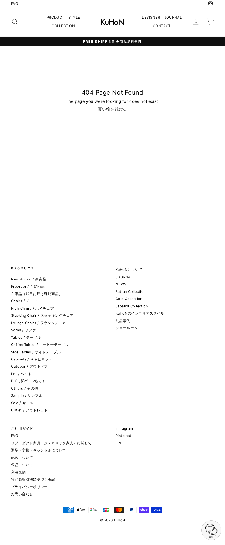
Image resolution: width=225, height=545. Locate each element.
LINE (120, 443)
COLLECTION (63, 26)
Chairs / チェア (24, 301)
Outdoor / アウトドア (29, 366)
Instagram (124, 428)
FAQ (14, 4)
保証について (22, 465)
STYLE (74, 17)
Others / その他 (24, 388)
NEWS (121, 284)
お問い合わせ (22, 494)
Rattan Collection (130, 292)
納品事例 (123, 321)
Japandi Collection (132, 306)
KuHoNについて (129, 270)
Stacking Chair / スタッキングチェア (42, 315)
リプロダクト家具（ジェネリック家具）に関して (51, 443)
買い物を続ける (112, 109)
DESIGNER (151, 17)
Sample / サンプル (26, 395)
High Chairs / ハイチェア (32, 308)
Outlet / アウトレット (29, 410)
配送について (22, 458)
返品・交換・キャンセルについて (38, 450)
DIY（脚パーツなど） (28, 381)
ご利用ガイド (22, 428)
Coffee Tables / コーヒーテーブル (40, 345)
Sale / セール (22, 403)
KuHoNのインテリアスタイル (140, 313)
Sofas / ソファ (23, 330)
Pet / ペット (21, 374)
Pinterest (123, 436)
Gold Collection (129, 299)
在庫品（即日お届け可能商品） (36, 294)
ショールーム (126, 328)
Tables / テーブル (26, 337)
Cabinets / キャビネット (31, 359)
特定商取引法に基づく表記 (33, 479)
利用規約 (18, 472)
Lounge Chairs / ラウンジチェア (38, 323)
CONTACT (162, 26)
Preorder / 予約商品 (28, 286)
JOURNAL (173, 17)
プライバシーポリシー (29, 487)
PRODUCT (55, 17)
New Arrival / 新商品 (28, 279)
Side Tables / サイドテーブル (36, 352)
